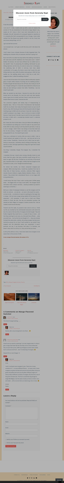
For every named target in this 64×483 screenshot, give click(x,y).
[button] (60, 482)
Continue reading (32, 23)
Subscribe (45, 19)
